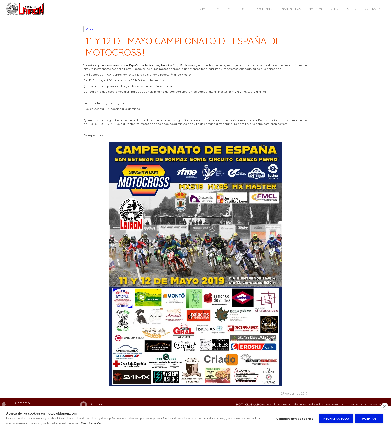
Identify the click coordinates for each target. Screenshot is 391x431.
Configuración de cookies (294, 418)
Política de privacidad (298, 404)
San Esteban (291, 9)
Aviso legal (273, 404)
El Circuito (221, 9)
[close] (384, 406)
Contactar (373, 9)
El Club (243, 9)
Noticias (315, 9)
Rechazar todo (336, 418)
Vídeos (352, 9)
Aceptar (369, 418)
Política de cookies (328, 404)
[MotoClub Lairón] (25, 14)
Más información (91, 423)
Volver (90, 29)
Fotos (334, 9)
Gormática (351, 404)
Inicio (201, 9)
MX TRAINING (266, 9)
